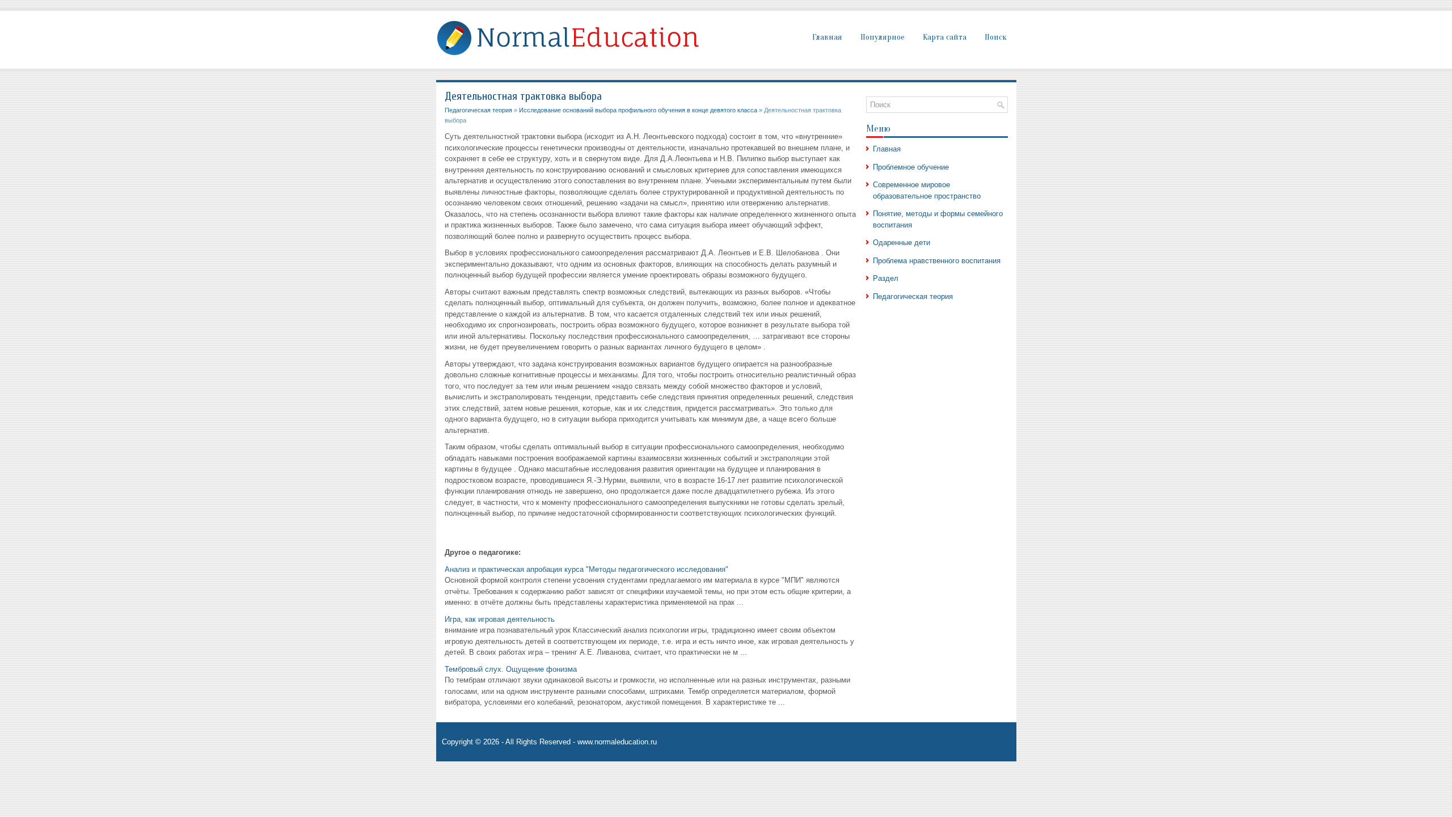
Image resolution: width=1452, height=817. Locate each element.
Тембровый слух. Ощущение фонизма (511, 669)
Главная (827, 37)
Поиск (996, 37)
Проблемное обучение (911, 167)
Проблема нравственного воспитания (937, 260)
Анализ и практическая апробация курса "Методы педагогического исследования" (586, 569)
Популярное (882, 37)
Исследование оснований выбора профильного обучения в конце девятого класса (638, 110)
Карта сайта (944, 37)
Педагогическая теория (478, 110)
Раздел (885, 278)
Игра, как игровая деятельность (500, 619)
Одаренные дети (901, 242)
